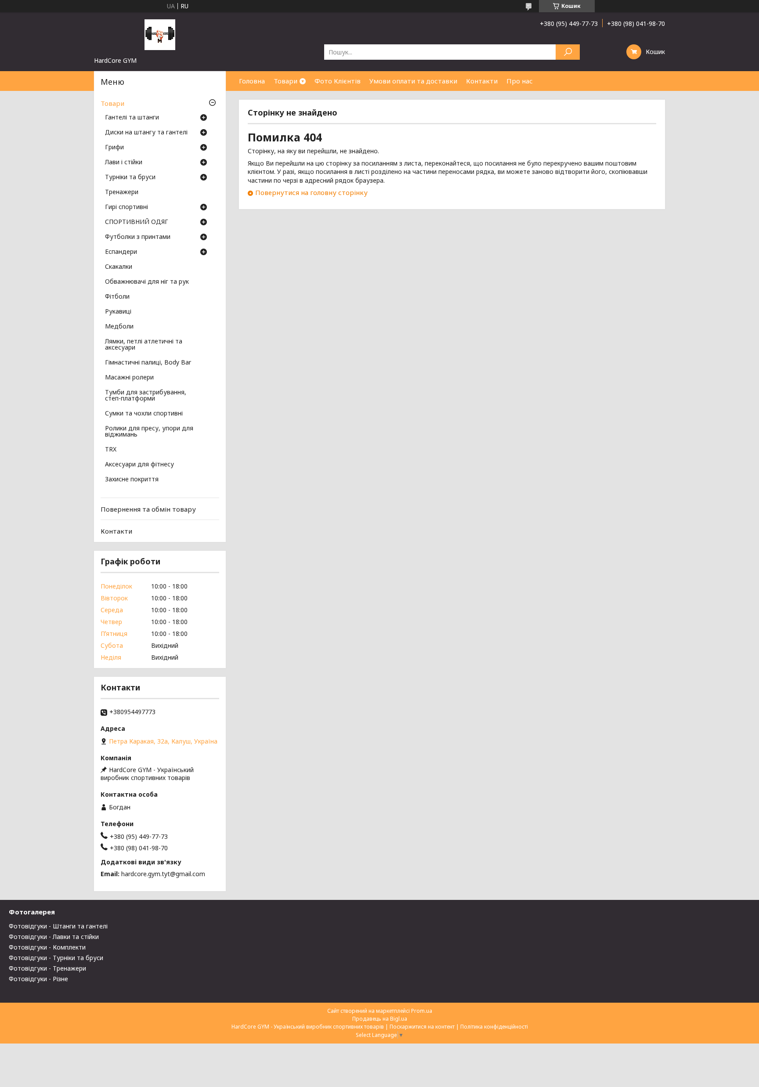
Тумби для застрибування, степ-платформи (145, 395)
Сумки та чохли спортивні (144, 413)
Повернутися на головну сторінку (311, 192)
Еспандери (121, 252)
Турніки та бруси (130, 177)
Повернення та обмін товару (148, 509)
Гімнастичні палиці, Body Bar (148, 362)
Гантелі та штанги (132, 117)
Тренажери (121, 192)
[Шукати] (568, 52)
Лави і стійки (123, 162)
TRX (110, 449)
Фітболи (117, 296)
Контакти (482, 80)
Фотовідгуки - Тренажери (47, 968)
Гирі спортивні (126, 207)
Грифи (114, 147)
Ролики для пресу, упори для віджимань (149, 431)
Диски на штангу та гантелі (146, 132)
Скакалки (118, 267)
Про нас (519, 80)
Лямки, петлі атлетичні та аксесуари (143, 344)
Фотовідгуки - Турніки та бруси (56, 957)
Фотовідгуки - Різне (38, 979)
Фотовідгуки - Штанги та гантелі (58, 926)
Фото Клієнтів (337, 80)
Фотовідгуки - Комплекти (47, 947)
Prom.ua (421, 1011)
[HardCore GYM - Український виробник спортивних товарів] (160, 34)
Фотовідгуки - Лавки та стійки (54, 936)
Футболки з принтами (137, 237)
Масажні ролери (129, 377)
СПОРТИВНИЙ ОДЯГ (136, 222)
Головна (252, 80)
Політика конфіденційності (494, 1026)
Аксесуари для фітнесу (139, 464)
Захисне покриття (132, 479)
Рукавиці (118, 311)
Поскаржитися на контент (422, 1026)
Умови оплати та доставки (413, 80)
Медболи (119, 326)
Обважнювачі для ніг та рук (147, 281)
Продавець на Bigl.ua (379, 1018)
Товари (285, 80)
